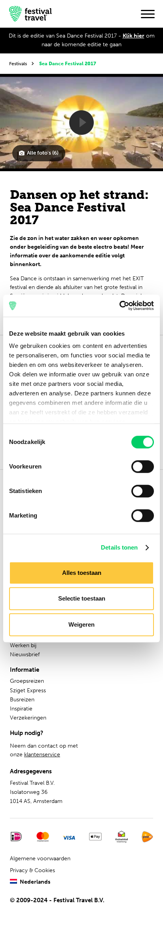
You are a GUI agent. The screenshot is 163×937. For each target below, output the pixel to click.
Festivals (18, 63)
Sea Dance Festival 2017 (67, 63)
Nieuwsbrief (25, 654)
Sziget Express (28, 690)
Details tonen (119, 547)
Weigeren (81, 624)
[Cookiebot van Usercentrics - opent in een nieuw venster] (119, 305)
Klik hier (133, 35)
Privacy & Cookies (32, 870)
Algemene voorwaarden (40, 858)
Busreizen (22, 699)
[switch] (142, 466)
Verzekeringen (28, 717)
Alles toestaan (81, 572)
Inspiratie (21, 708)
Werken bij (23, 645)
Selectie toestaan (81, 598)
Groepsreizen (27, 681)
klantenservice (42, 754)
